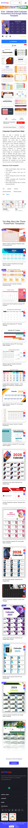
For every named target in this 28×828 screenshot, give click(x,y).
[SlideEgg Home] (14, 772)
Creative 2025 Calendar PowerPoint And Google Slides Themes (12, 638)
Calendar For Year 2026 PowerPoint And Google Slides (12, 483)
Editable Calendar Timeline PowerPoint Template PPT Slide (12, 364)
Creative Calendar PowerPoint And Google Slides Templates (13, 715)
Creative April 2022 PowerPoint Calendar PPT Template (14, 304)
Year (4, 188)
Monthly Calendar (17, 191)
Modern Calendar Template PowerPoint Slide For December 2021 (13, 244)
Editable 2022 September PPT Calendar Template (12, 324)
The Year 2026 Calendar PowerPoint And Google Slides (13, 580)
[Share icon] (6, 36)
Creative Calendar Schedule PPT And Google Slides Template (14, 444)
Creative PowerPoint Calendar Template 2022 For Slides (14, 503)
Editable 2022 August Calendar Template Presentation (13, 424)
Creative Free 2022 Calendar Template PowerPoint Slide (12, 284)
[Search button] (20, 3)
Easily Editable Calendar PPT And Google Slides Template (13, 344)
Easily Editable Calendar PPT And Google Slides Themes (13, 404)
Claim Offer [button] (23, 7)
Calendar (9, 188)
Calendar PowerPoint (16, 155)
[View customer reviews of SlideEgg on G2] (12, 799)
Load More (14, 763)
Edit (20, 45)
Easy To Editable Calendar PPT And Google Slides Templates (13, 542)
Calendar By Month (7, 191)
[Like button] (2, 36)
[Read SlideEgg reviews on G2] (4, 799)
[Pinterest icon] (10, 36)
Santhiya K (21, 119)
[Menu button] (25, 3)
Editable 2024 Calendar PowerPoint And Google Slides (12, 754)
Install (21, 122)
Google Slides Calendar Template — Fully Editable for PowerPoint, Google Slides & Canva (13, 385)
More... (8, 194)
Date (4, 194)
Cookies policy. (15, 825)
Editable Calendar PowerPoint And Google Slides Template (13, 264)
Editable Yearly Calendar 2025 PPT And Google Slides (12, 677)
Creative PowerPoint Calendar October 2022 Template (13, 600)
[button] (24, 230)
